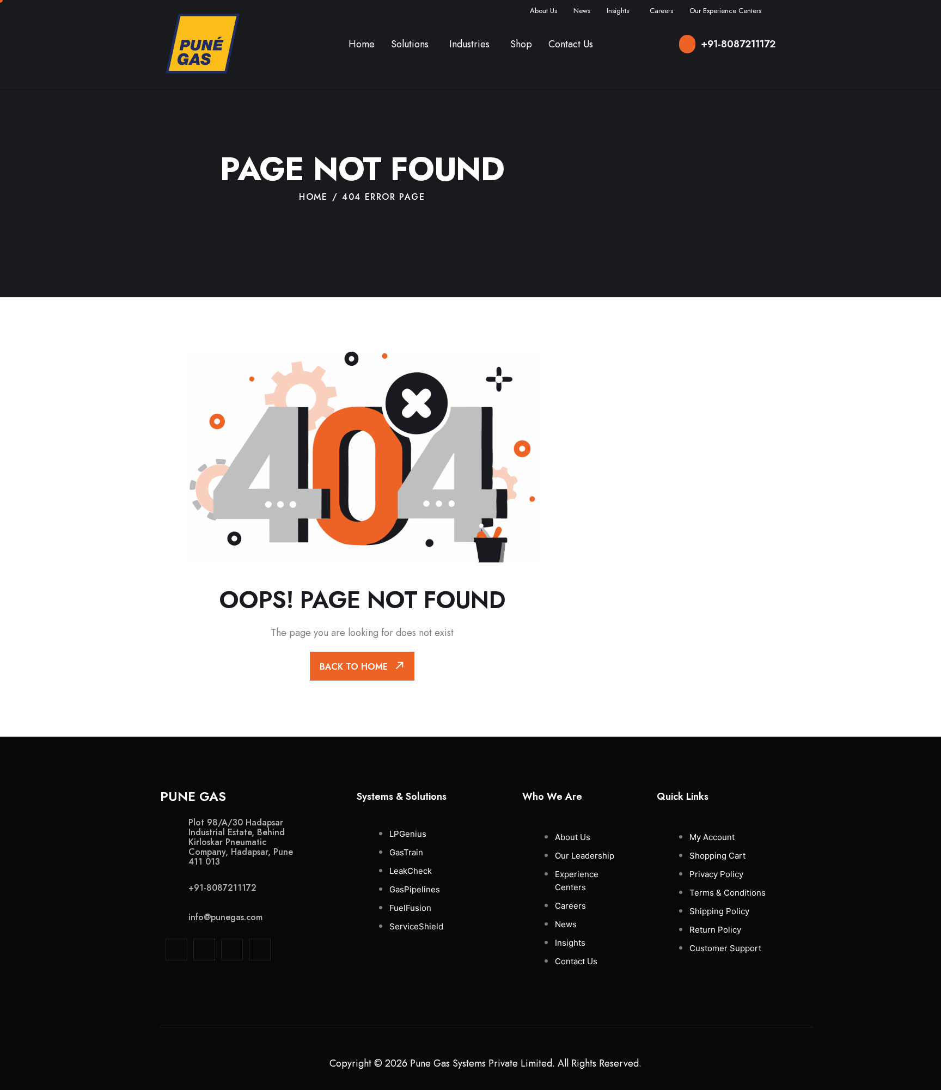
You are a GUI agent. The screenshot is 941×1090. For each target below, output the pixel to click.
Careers (661, 10)
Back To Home (355, 666)
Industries (469, 44)
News (581, 10)
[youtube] (260, 949)
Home (362, 44)
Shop (521, 44)
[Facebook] (232, 949)
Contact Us (570, 44)
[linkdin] (176, 949)
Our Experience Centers (725, 10)
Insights (618, 10)
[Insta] (204, 949)
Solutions (410, 44)
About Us (543, 10)
